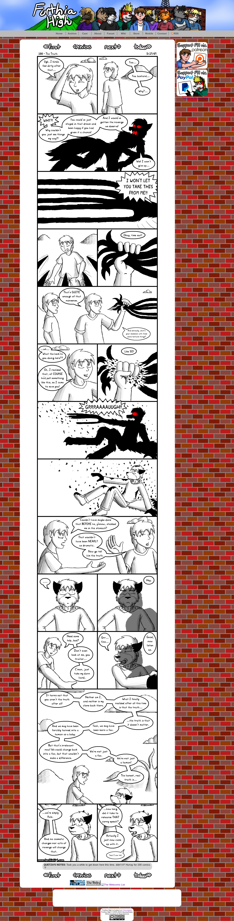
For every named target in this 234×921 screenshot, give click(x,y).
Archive (72, 33)
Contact (162, 33)
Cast (85, 33)
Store (136, 33)
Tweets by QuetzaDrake (195, 98)
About (97, 33)
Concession (127, 910)
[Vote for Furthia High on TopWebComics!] (77, 884)
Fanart (110, 33)
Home (59, 33)
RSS (175, 33)
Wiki (123, 33)
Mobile (149, 33)
